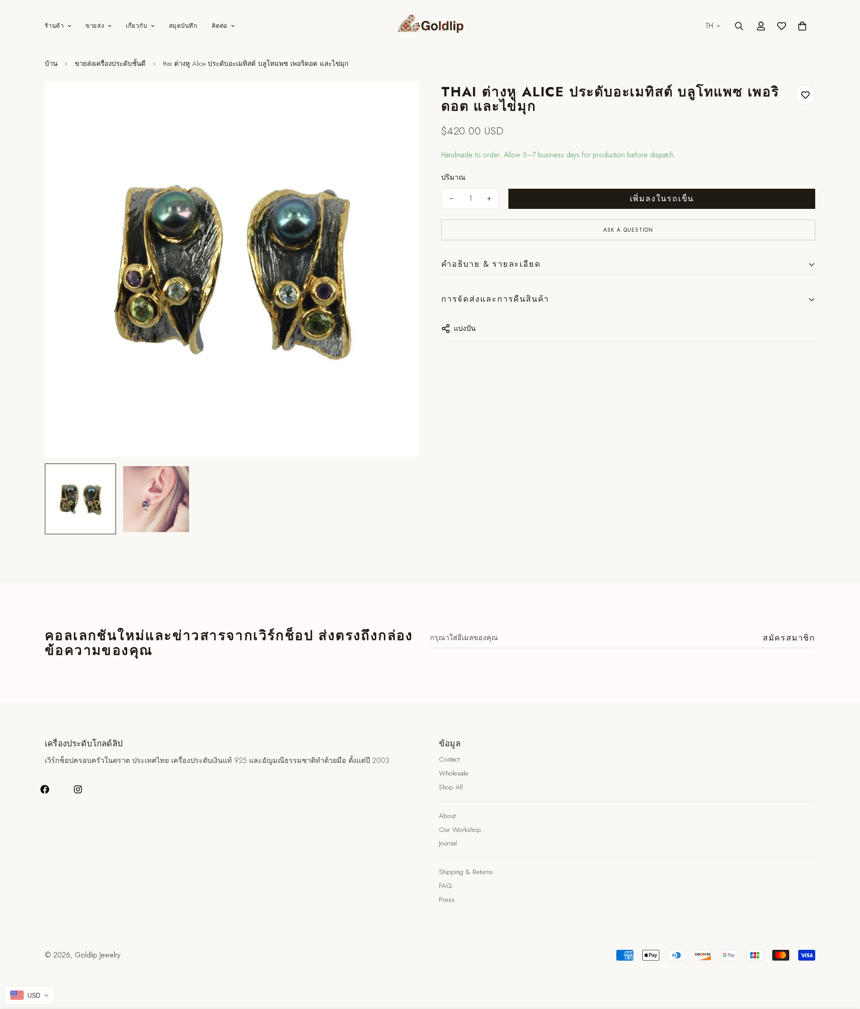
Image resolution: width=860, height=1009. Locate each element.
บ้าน (51, 64)
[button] (802, 26)
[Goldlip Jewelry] (430, 26)
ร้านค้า (54, 26)
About (447, 816)
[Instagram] (78, 789)
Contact (449, 759)
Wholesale (454, 773)
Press (447, 900)
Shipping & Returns (466, 872)
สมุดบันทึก (183, 26)
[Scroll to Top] (842, 960)
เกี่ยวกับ (136, 26)
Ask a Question (628, 230)
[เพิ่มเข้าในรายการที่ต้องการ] (805, 95)
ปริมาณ (453, 177)
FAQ (445, 886)
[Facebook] (45, 789)
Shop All (451, 787)
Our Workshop (460, 830)
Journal (448, 843)
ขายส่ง (95, 26)
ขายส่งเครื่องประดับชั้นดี (110, 64)
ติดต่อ (220, 26)
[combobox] (29, 995)
